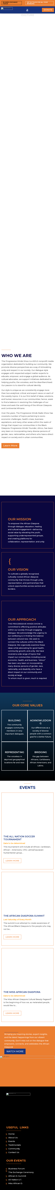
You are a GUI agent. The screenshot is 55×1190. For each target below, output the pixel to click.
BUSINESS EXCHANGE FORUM (10, 3)
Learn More (10, 445)
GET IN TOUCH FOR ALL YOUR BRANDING (37, 3)
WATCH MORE (15, 1051)
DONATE (48, 10)
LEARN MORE (12, 860)
